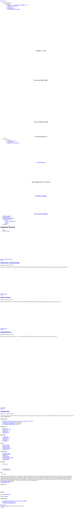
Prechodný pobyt (6, 439)
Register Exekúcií (6, 456)
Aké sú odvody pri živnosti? (41, 213)
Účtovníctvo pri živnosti (41, 196)
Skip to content (3, 0)
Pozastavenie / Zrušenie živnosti (6, 259)
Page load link (3, 504)
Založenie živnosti (3, 328)
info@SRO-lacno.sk (7, 494)
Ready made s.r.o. (6, 431)
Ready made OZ (6, 432)
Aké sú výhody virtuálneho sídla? (9, 424)
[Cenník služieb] (11, 489)
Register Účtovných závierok (8, 457)
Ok (23, 505)
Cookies (4, 474)
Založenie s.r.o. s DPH (7, 429)
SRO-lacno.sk (5, 496)
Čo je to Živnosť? (41, 162)
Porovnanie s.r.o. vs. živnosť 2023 (9, 422)
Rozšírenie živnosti (6, 447)
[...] (67, 267)
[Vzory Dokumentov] (2, 489)
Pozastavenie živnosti (7, 448)
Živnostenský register (7, 454)
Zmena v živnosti (3, 293)
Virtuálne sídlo (3, 407)
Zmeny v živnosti (6, 446)
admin (1, 265)
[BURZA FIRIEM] (15, 489)
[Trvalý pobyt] (18, 489)
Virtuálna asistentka (6, 437)
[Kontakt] (7, 489)
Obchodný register (6, 453)
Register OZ (5, 455)
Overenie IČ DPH (6, 458)
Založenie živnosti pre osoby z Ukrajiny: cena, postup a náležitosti (15, 421)
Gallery (1, 260)
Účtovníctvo (5, 440)
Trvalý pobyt (5, 438)
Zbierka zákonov (6, 459)
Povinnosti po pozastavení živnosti (9, 423)
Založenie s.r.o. (5, 428)
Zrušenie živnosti (6, 449)
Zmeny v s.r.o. (5, 430)
